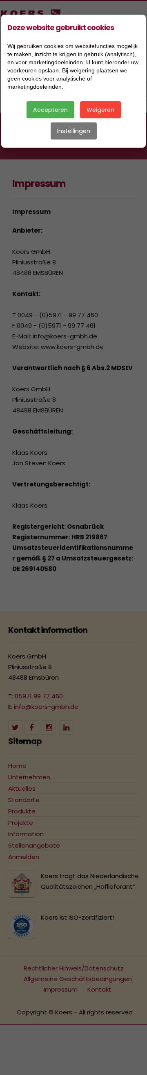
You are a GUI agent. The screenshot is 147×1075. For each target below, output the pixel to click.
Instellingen (73, 131)
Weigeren (100, 110)
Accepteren (50, 110)
